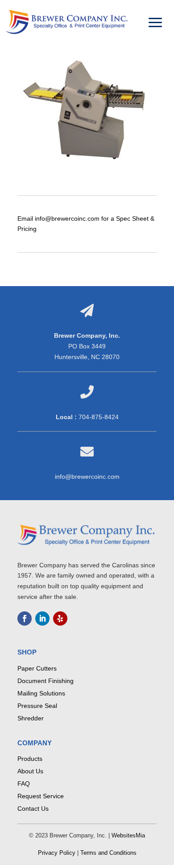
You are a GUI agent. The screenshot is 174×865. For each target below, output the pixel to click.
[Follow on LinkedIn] (42, 618)
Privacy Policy (56, 853)
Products (29, 758)
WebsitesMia (128, 836)
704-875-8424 (99, 416)
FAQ (23, 783)
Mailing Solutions (41, 693)
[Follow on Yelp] (60, 618)
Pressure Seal (37, 705)
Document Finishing (45, 680)
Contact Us (33, 808)
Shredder (30, 718)
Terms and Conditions (108, 853)
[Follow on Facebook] (24, 618)
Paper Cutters (37, 668)
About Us (30, 771)
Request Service (40, 796)
